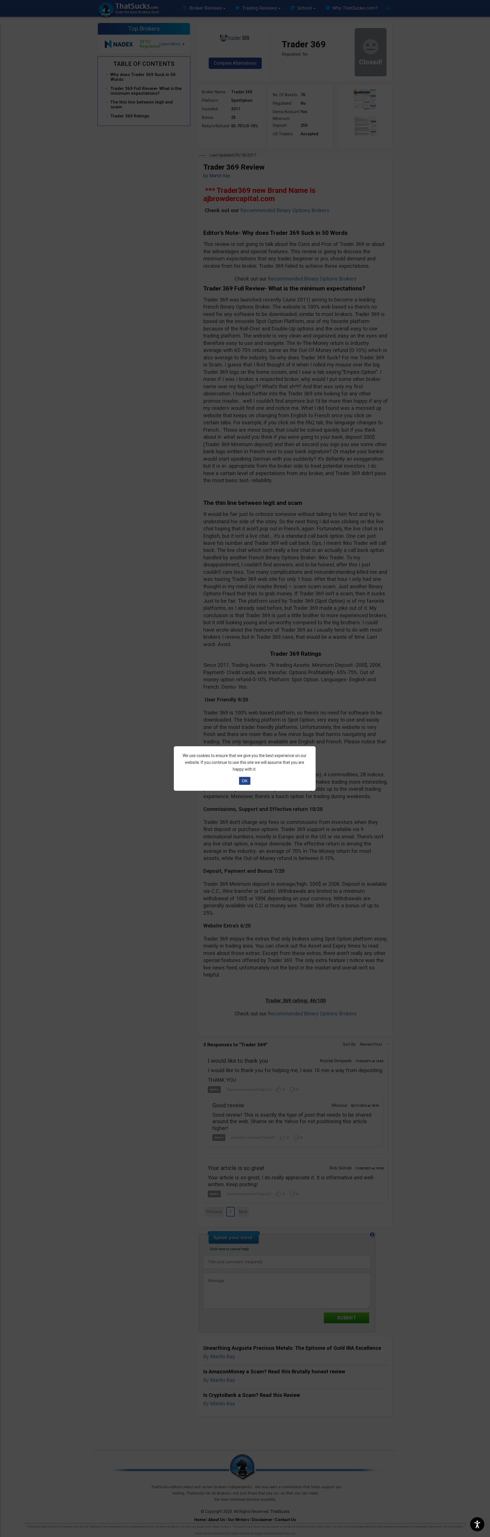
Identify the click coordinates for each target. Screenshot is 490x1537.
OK (245, 781)
